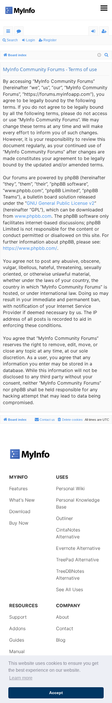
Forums (20, 32)
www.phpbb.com (33, 216)
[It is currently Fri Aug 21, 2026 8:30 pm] (99, 55)
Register (50, 40)
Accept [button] (56, 692)
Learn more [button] (20, 677)
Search (12, 40)
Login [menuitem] (94, 32)
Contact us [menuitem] (47, 419)
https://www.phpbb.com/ (30, 248)
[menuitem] (106, 55)
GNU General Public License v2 (60, 203)
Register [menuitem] (105, 32)
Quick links (9, 32)
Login (30, 40)
